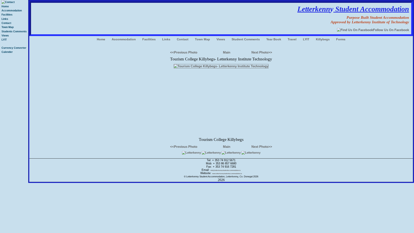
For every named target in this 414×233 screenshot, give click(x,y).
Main (226, 52)
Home (5, 6)
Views (5, 35)
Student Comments (246, 39)
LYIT (4, 39)
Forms (340, 39)
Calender (7, 52)
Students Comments (14, 31)
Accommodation (12, 10)
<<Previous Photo (183, 52)
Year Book (273, 39)
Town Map (8, 27)
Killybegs (323, 39)
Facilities (7, 14)
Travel (292, 39)
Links (5, 18)
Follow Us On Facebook (391, 30)
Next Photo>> (261, 52)
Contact (6, 23)
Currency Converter (14, 47)
